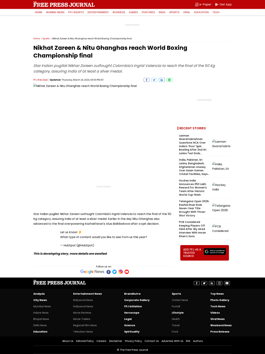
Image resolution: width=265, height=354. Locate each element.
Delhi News (40, 325)
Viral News (217, 319)
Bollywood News (83, 300)
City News (40, 300)
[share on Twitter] (154, 80)
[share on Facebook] (146, 80)
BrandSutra (132, 294)
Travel (176, 325)
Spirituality (132, 331)
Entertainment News (87, 294)
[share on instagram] (219, 283)
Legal (128, 319)
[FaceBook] (108, 272)
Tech (216, 12)
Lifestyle (178, 313)
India (162, 12)
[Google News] (92, 272)
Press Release (219, 331)
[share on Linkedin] (162, 80)
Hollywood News (83, 306)
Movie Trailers (81, 319)
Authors (198, 341)
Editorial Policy (85, 341)
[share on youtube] (227, 283)
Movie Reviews (82, 313)
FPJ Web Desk (40, 79)
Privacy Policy (133, 341)
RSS (188, 341)
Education (201, 12)
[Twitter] (114, 272)
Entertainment (98, 12)
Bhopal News (41, 319)
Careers (101, 341)
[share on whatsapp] (169, 80)
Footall (176, 306)
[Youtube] (127, 272)
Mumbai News (55, 12)
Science (129, 325)
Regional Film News (85, 325)
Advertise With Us (172, 341)
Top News (217, 294)
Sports (174, 12)
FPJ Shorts (76, 12)
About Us (67, 341)
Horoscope (131, 313)
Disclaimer (115, 341)
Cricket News (180, 300)
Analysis (39, 294)
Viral (186, 12)
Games (133, 12)
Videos (215, 313)
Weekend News (221, 325)
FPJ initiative (133, 306)
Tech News (217, 306)
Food (175, 331)
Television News (83, 331)
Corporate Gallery (137, 300)
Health (176, 319)
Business (119, 12)
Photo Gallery (219, 300)
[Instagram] (120, 272)
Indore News (40, 313)
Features (148, 12)
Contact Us (152, 341)
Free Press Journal (64, 4)
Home (38, 12)
